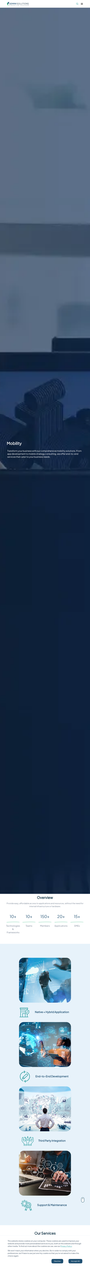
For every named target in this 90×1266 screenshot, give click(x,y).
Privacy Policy (66, 1246)
